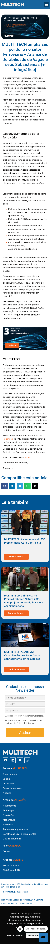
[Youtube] (20, 760)
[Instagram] (27, 760)
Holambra (8, 439)
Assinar (25, 733)
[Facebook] (5, 760)
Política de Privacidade (27, 723)
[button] (46, 4)
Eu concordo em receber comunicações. (25, 716)
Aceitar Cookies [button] (35, 935)
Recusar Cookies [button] (15, 935)
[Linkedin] (13, 760)
